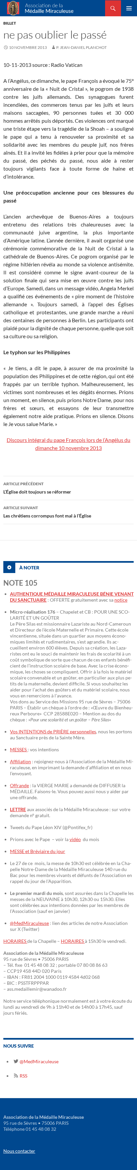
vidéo (75, 839)
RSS (23, 1076)
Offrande (19, 785)
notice (120, 600)
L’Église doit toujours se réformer (37, 488)
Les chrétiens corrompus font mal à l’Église (47, 511)
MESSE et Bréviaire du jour (37, 851)
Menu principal (129, 8)
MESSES (19, 749)
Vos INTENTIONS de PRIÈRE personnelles (53, 731)
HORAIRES (15, 941)
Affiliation (20, 761)
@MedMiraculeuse (29, 923)
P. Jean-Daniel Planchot (81, 47)
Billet (9, 23)
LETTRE (18, 809)
